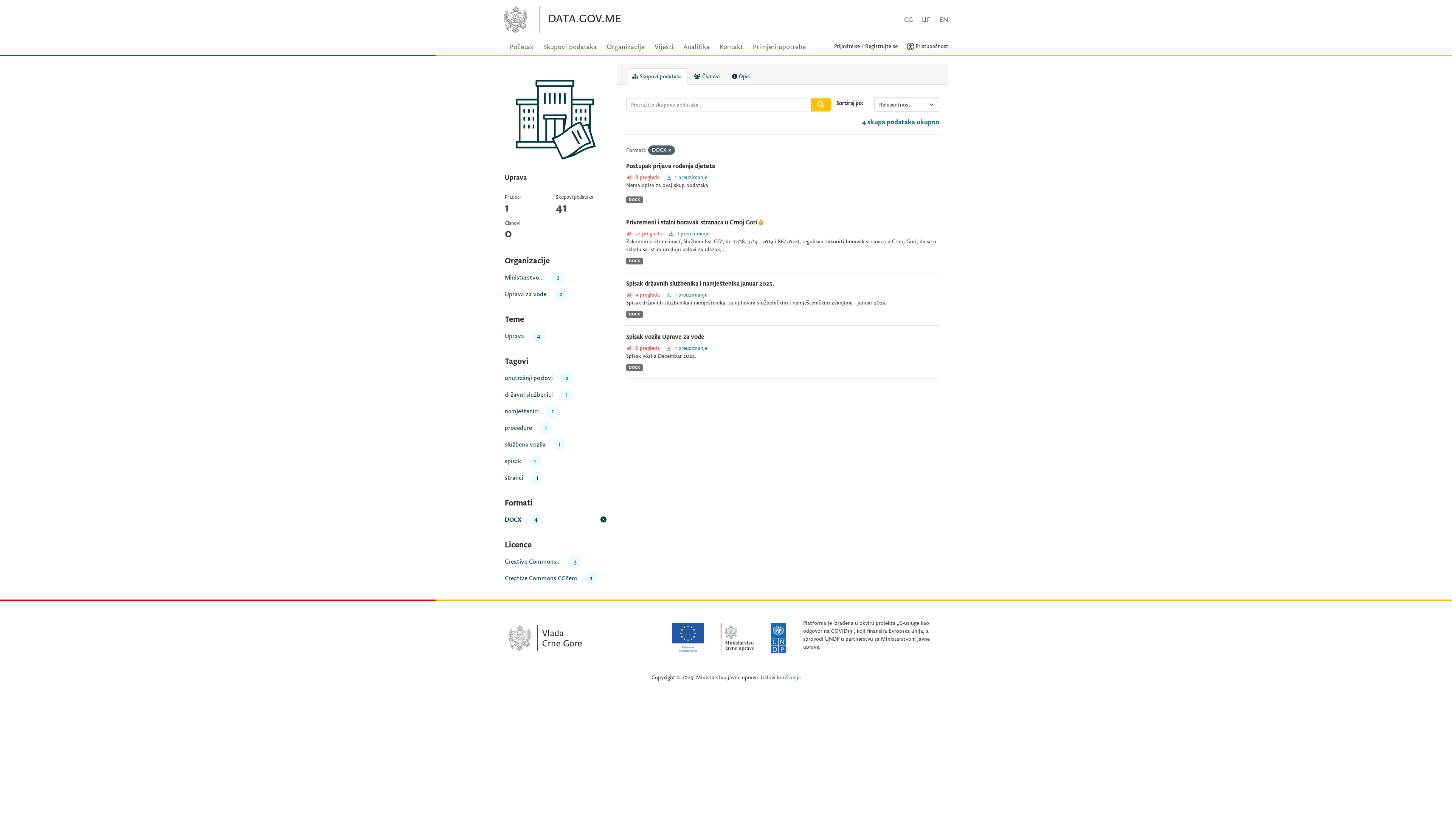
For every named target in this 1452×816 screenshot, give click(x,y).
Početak (522, 47)
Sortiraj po (849, 103)
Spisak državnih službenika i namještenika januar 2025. (700, 283)
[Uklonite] (669, 150)
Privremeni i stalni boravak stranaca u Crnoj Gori (692, 222)
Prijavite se (847, 46)
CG (908, 20)
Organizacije (626, 47)
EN (943, 20)
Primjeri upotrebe (779, 47)
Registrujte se (881, 46)
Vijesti (664, 47)
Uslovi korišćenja (781, 677)
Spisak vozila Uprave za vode (665, 337)
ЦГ (926, 20)
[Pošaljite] (821, 104)
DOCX (634, 199)
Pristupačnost (931, 46)
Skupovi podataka (570, 47)
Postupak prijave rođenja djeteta (670, 166)
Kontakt (731, 47)
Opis (743, 76)
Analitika (696, 47)
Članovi (710, 76)
